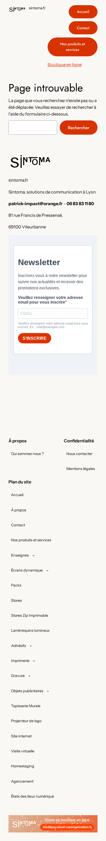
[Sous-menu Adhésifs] (31, 645)
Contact (83, 27)
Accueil (83, 11)
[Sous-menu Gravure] (29, 676)
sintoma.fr (37, 8)
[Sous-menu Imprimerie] (34, 661)
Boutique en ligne (65, 64)
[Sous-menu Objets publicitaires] (48, 691)
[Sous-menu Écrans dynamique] (47, 570)
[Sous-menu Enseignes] (33, 555)
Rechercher (78, 128)
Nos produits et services (72, 46)
